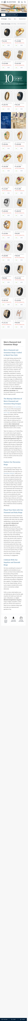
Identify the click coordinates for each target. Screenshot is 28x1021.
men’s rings (6, 412)
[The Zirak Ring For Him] (20, 269)
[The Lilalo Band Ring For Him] (20, 314)
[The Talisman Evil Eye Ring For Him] (7, 225)
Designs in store (11, 14)
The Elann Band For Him (7, 103)
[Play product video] (11, 28)
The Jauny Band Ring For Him (7, 276)
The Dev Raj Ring (5, 164)
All (3, 14)
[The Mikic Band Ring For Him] (20, 247)
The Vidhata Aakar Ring (20, 142)
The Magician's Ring (6, 142)
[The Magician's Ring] (7, 135)
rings (5, 408)
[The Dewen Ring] (7, 292)
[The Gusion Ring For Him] (20, 55)
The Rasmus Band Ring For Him (7, 321)
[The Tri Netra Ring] (20, 158)
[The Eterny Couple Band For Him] (20, 225)
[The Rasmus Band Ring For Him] (7, 314)
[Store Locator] (19, 2)
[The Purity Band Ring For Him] (20, 292)
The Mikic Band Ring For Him (20, 254)
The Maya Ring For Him (6, 254)
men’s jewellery (17, 407)
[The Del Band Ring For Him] (7, 32)
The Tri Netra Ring (18, 164)
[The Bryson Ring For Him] (20, 202)
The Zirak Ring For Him (19, 276)
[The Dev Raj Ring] (7, 158)
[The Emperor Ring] (7, 180)
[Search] (25, 2)
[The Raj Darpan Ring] (20, 32)
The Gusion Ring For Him (20, 61)
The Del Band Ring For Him (7, 39)
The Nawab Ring (18, 187)
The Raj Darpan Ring (19, 39)
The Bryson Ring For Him (20, 209)
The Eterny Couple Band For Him (20, 231)
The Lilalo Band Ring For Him (20, 321)
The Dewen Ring (5, 298)
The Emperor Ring (5, 187)
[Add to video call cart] (3, 45)
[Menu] (2, 2)
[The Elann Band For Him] (7, 96)
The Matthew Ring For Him (7, 61)
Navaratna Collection (9, 473)
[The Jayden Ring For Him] (7, 202)
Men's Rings (13, 23)
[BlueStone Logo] (10, 2)
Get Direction (5, 123)
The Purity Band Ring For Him (20, 298)
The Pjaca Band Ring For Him (20, 103)
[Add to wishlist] (3, 28)
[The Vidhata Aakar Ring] (20, 135)
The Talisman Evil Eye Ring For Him (7, 231)
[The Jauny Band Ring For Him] (7, 269)
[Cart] (22, 2)
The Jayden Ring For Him (7, 209)
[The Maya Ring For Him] (7, 247)
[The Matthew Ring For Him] (7, 55)
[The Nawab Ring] (20, 180)
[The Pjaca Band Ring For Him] (20, 96)
